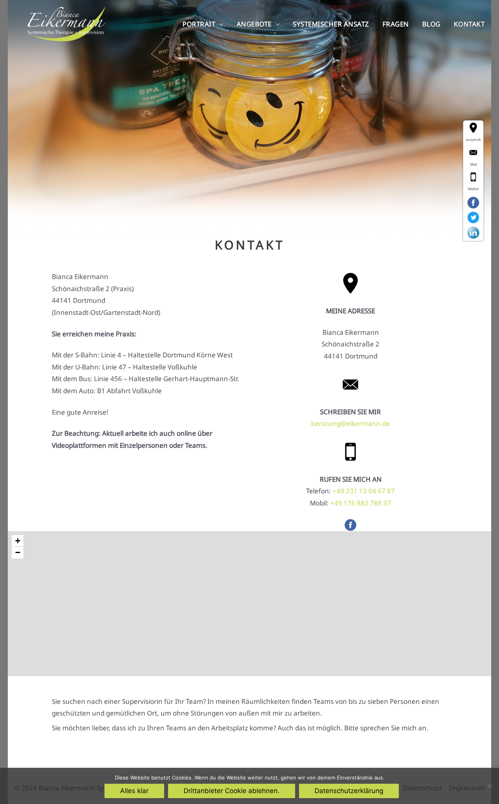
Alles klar (134, 791)
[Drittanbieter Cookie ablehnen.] (489, 786)
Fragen (395, 23)
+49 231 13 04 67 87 (364, 490)
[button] (17, 541)
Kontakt (469, 23)
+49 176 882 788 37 (360, 502)
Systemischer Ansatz (331, 23)
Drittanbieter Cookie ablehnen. (232, 791)
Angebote (254, 23)
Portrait (198, 23)
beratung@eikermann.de (350, 423)
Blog (431, 23)
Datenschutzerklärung (349, 791)
